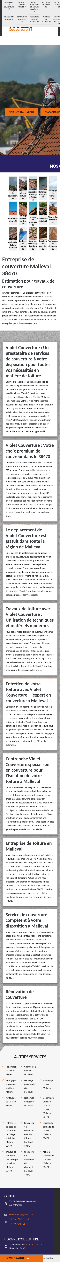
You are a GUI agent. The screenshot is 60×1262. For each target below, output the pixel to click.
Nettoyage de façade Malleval (29, 1102)
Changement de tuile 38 (9, 18)
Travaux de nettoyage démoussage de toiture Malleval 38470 (12, 1161)
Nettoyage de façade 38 (46, 5)
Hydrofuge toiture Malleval (48, 1084)
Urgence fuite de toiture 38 (22, 5)
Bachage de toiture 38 (46, 19)
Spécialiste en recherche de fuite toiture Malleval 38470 (29, 1134)
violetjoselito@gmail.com (21, 1214)
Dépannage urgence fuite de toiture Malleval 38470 (48, 1107)
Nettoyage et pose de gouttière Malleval (11, 1086)
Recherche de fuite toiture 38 (34, 19)
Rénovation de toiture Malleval (11, 1071)
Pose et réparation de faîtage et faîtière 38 (34, 7)
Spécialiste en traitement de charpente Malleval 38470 (29, 1163)
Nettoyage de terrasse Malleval (11, 1102)
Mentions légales (45, 1258)
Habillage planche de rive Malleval (29, 1086)
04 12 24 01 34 (19, 1219)
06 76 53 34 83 (19, 1224)
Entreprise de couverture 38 (9, 6)
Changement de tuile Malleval (30, 1071)
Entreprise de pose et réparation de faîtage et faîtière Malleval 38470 (11, 1134)
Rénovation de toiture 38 (22, 19)
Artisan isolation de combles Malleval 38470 (48, 1159)
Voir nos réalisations (21, 112)
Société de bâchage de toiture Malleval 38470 (48, 1131)
